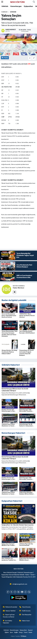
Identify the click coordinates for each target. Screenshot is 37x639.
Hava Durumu (26, 607)
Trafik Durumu (26, 611)
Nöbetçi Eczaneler (11, 607)
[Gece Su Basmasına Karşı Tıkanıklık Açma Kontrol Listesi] (10, 308)
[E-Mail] (14, 292)
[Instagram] (15, 591)
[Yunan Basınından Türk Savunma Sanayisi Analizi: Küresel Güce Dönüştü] (10, 325)
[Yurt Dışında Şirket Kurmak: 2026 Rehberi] (27, 325)
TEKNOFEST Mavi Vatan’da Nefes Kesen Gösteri (27, 315)
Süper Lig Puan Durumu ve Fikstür (9, 616)
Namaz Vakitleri (10, 611)
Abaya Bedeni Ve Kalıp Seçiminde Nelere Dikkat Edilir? (9, 352)
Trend (25, 632)
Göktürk (4, 6)
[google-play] (18, 598)
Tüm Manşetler (26, 614)
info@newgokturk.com (20, 584)
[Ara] (34, 2)
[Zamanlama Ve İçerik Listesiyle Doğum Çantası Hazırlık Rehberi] (27, 344)
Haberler (4, 12)
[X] (11, 591)
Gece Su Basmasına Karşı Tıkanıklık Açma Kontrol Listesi (9, 315)
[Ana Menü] (2, 2)
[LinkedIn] (18, 591)
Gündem (13, 12)
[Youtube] (22, 591)
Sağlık (16, 632)
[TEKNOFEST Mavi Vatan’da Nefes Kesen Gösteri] (27, 308)
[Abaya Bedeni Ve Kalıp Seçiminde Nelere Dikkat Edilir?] (10, 344)
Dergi (20, 632)
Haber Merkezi (18, 288)
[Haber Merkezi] (6, 289)
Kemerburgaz (16, 6)
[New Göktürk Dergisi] (17, 2)
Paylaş (6, 57)
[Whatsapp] (25, 591)
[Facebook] (7, 591)
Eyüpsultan (28, 6)
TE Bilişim (23, 636)
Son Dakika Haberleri (7, 622)
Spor (11, 632)
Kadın (30, 632)
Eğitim (7, 632)
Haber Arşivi (26, 620)
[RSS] (29, 591)
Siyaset (30, 630)
